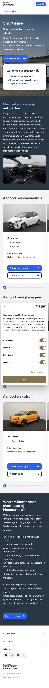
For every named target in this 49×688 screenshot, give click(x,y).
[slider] (4, 287)
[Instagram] (12, 655)
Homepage (11, 11)
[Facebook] (5, 655)
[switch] (42, 348)
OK (24, 379)
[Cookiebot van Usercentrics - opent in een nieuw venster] (35, 306)
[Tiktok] (24, 655)
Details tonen (36, 372)
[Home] (8, 4)
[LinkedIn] (18, 655)
